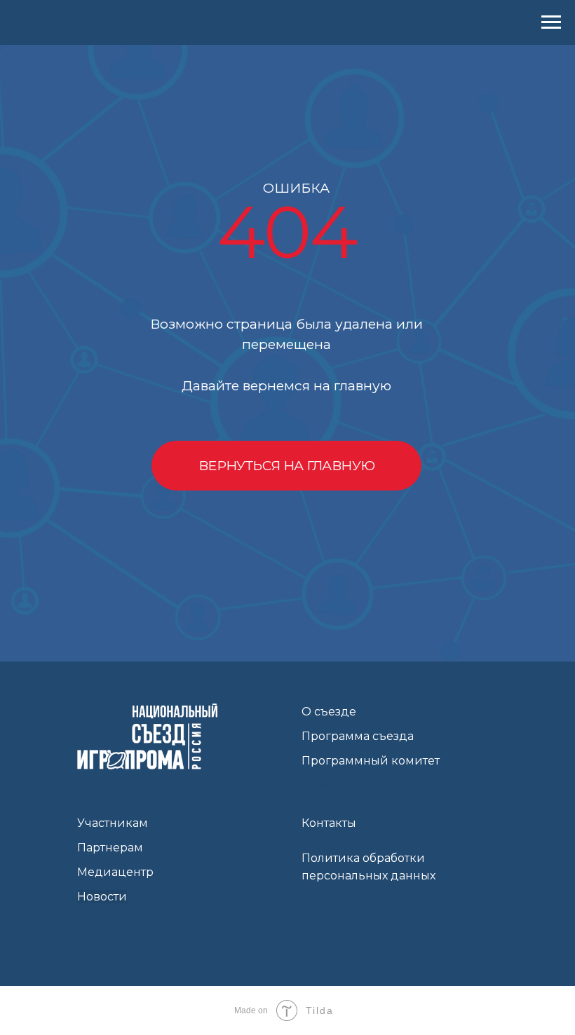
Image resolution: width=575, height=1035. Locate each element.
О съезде (329, 711)
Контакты (329, 823)
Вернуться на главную (286, 465)
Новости (102, 896)
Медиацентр (115, 872)
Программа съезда (358, 736)
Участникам (112, 823)
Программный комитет (371, 760)
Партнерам (110, 847)
